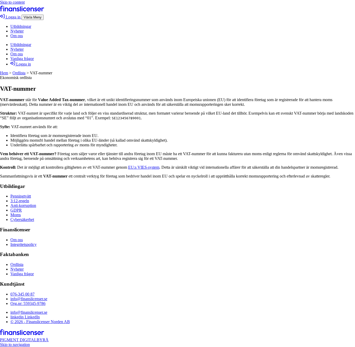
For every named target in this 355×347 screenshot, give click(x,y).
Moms (15, 215)
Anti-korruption (23, 205)
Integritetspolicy (23, 244)
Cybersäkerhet (22, 219)
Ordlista (18, 73)
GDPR (16, 210)
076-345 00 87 (22, 294)
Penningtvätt (20, 196)
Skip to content (12, 2)
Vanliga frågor (22, 58)
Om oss (16, 36)
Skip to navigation (15, 344)
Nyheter (17, 31)
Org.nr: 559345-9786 (27, 303)
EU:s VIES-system (143, 167)
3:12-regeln (19, 201)
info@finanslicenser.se (28, 299)
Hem (4, 73)
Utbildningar (20, 26)
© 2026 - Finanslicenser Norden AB (40, 321)
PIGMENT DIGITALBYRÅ (24, 340)
